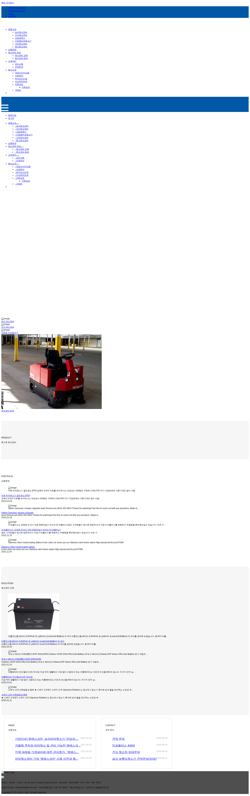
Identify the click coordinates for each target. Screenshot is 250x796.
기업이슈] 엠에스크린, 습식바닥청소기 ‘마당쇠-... (47, 739)
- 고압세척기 (20, 132)
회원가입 (12, 115)
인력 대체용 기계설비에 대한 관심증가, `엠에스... (47, 752)
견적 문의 (118, 739)
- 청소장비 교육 (22, 149)
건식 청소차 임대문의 (126, 752)
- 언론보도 (19, 178)
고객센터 (12, 155)
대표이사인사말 (22, 73)
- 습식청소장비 (21, 126)
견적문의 (19, 67)
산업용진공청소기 (23, 41)
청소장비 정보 (14, 146)
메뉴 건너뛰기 (7, 3)
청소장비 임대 (21, 58)
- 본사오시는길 (21, 172)
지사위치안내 (21, 81)
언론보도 (19, 84)
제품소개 (12, 123)
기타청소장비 (21, 44)
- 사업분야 (19, 169)
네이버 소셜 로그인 (17, 7)
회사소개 (12, 163)
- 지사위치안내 (21, 175)
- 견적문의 (19, 161)
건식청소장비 (21, 35)
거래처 (18, 90)
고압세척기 (20, 38)
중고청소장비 (21, 47)
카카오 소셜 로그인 (17, 10)
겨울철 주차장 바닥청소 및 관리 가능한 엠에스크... (48, 745)
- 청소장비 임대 (22, 152)
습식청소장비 (21, 32)
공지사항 (19, 64)
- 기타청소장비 (21, 137)
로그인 (11, 118)
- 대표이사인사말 (22, 166)
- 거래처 (18, 184)
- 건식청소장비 (21, 129)
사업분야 (19, 76)
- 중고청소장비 (21, 140)
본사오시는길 (21, 78)
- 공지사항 (19, 158)
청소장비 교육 (21, 55)
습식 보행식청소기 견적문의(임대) (134, 758)
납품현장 (12, 143)
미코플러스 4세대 (123, 745)
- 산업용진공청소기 (23, 135)
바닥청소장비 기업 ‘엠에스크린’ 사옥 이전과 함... (46, 758)
